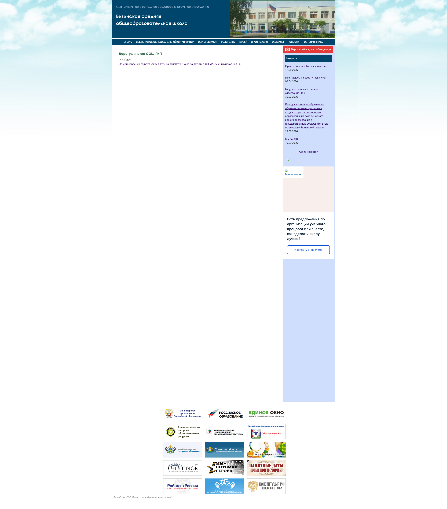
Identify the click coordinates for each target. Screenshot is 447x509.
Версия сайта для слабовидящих (310, 49)
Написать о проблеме (308, 249)
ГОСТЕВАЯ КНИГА (313, 42)
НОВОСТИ (293, 42)
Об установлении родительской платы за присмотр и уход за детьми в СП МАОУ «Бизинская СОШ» (180, 64)
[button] (235, 19)
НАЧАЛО (127, 42)
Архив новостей (308, 151)
